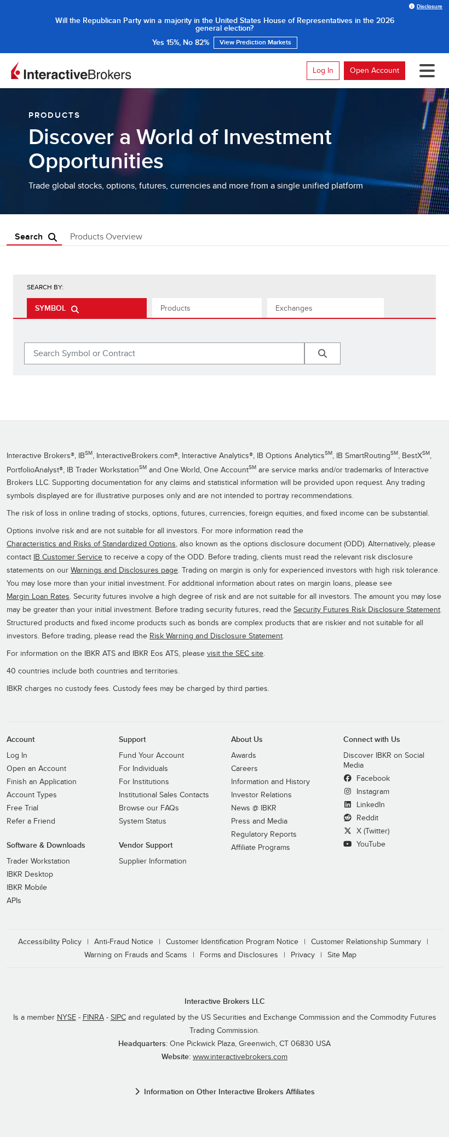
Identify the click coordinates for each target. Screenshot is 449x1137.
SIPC (118, 1017)
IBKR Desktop (30, 874)
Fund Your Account (151, 755)
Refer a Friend (31, 821)
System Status (142, 821)
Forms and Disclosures (239, 954)
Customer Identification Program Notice (232, 941)
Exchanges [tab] (294, 308)
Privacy (303, 954)
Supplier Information (153, 861)
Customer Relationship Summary (366, 941)
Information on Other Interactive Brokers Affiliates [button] (229, 1091)
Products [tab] (175, 308)
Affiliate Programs (260, 847)
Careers (244, 768)
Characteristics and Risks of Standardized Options (91, 543)
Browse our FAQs (149, 808)
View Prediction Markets (255, 42)
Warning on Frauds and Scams (135, 954)
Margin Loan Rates (38, 596)
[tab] (87, 308)
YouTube (369, 844)
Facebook (372, 778)
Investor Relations (261, 794)
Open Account (374, 70)
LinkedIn (369, 804)
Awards (243, 755)
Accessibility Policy (50, 941)
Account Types (32, 794)
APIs (14, 900)
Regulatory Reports (264, 834)
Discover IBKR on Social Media (383, 760)
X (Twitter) (371, 831)
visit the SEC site (235, 653)
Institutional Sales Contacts (164, 794)
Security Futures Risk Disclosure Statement (366, 609)
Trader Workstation (38, 861)
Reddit (366, 817)
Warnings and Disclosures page (124, 570)
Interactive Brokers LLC (225, 1001)
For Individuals (143, 768)
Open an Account (36, 768)
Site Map (341, 954)
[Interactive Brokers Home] (71, 70)
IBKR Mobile (27, 887)
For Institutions (144, 781)
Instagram (371, 791)
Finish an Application (42, 781)
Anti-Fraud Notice (123, 941)
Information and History (270, 781)
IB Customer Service (67, 557)
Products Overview (106, 236)
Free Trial (22, 808)
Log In (323, 70)
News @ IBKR (254, 808)
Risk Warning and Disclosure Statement (216, 636)
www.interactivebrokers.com (240, 1056)
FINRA (93, 1017)
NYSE (66, 1017)
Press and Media (259, 821)
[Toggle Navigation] (425, 70)
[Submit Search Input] (322, 353)
